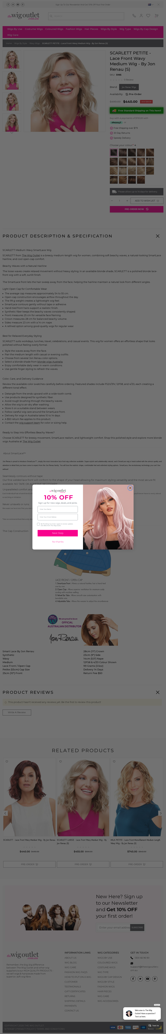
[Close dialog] (130, 488)
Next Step (57, 533)
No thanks (57, 542)
